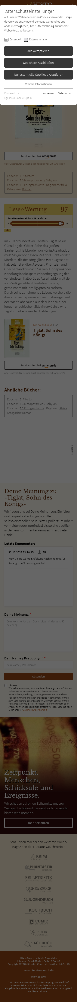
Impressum (49, 93)
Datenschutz (65, 93)
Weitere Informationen (38, 84)
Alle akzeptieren (38, 51)
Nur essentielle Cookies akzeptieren (38, 74)
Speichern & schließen (38, 62)
